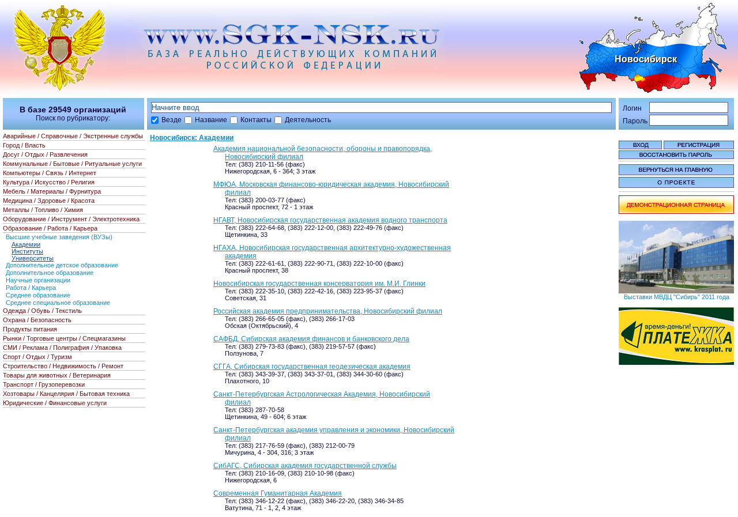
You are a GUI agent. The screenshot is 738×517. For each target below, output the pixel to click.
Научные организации (38, 280)
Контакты (256, 120)
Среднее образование (38, 295)
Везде (171, 120)
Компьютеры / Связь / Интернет (49, 172)
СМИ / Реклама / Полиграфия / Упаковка (62, 347)
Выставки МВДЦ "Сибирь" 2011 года (676, 296)
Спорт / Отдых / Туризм (37, 356)
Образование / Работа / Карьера (50, 228)
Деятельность (308, 120)
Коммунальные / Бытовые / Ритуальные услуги (72, 163)
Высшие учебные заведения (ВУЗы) (59, 236)
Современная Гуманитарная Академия (277, 493)
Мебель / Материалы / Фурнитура (52, 191)
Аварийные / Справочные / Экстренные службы (73, 136)
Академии (26, 244)
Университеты (33, 258)
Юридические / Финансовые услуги (55, 402)
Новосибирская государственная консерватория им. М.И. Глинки (319, 284)
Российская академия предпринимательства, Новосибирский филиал (327, 311)
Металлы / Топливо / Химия (43, 209)
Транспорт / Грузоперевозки (44, 384)
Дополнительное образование (49, 272)
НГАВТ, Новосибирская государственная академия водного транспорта (330, 220)
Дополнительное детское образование (62, 265)
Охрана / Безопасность (37, 319)
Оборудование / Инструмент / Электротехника (71, 219)
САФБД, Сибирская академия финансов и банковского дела (311, 339)
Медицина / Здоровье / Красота (49, 200)
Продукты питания (30, 329)
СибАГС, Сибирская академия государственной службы (305, 466)
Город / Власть (24, 145)
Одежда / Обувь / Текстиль (42, 310)
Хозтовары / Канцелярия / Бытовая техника (66, 393)
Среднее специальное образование (58, 302)
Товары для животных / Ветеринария (57, 375)
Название (211, 120)
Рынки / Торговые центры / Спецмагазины (64, 338)
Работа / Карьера (31, 287)
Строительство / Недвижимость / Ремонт (63, 366)
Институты (27, 251)
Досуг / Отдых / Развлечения (45, 154)
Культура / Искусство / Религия (49, 182)
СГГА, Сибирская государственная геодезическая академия (312, 367)
